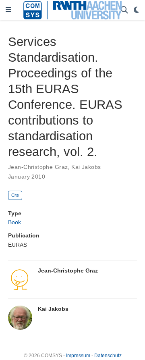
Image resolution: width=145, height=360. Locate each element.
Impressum (78, 355)
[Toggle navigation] (8, 10)
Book (14, 222)
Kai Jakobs (86, 167)
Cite (15, 195)
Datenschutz (108, 355)
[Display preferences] (136, 10)
